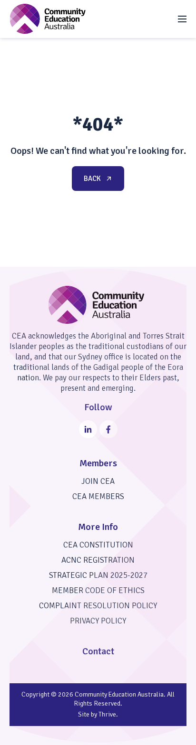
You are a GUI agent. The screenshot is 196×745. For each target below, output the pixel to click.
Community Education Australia (119, 694)
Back (92, 178)
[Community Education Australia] (48, 19)
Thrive (107, 714)
